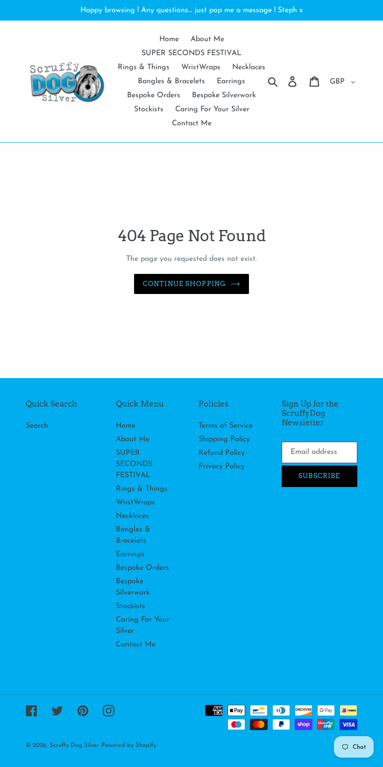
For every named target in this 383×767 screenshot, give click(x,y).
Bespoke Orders (142, 568)
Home (125, 426)
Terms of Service (226, 426)
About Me (132, 439)
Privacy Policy (222, 466)
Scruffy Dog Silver (74, 745)
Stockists (130, 606)
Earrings (130, 554)
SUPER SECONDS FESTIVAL (134, 464)
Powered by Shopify (128, 745)
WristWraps (135, 502)
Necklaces (132, 516)
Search (37, 426)
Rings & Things (142, 489)
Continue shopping (184, 283)
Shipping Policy (224, 439)
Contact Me (136, 644)
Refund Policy (222, 453)
